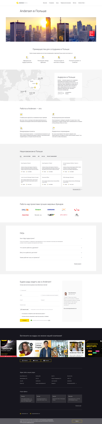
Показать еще (78, 405)
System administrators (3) (41, 383)
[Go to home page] (22, 3)
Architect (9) (38, 380)
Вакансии (45, 2)
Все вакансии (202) (71, 383)
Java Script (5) (54, 380)
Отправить (24, 320)
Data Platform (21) (23, 376)
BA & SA (43, 156)
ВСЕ (20, 156)
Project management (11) (56, 378)
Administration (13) (23, 378)
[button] (82, 3)
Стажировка (51, 2)
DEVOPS (34, 156)
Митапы (74, 2)
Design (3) (53, 383)
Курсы (57, 2)
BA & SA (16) (69, 376)
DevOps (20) (38, 376)
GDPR (49, 320)
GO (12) (37, 378)
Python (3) (22, 383)
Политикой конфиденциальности (28, 422)
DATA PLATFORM (27, 156)
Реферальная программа (66, 2)
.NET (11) (69, 378)
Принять (77, 421)
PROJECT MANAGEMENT (52, 156)
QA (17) (53, 376)
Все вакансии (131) (76, 189)
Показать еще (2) (77, 263)
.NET (39, 156)
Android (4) (69, 380)
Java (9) (21, 380)
